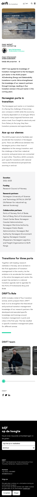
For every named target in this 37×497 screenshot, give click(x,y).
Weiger (16, 493)
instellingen (26, 488)
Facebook (3, 395)
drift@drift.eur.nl (7, 473)
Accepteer (6, 493)
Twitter (6, 395)
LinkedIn (9, 395)
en (27, 3)
